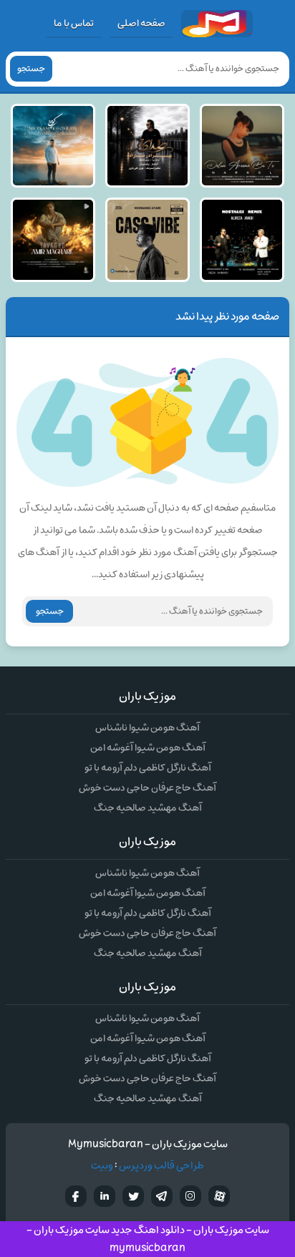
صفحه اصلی (141, 23)
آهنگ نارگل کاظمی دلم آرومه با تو (147, 767)
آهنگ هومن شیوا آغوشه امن (147, 747)
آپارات (219, 1196)
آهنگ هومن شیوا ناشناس (147, 727)
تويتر (133, 1196)
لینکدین (104, 1196)
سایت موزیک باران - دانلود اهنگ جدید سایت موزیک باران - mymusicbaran (147, 1239)
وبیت (102, 1166)
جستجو (31, 69)
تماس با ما (74, 23)
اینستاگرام (190, 1196)
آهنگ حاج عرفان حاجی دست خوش (147, 788)
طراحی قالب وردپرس (161, 1166)
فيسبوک (76, 1196)
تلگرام (162, 1196)
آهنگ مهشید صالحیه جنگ (148, 808)
